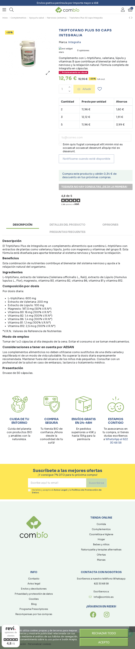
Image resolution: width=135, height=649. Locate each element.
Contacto (33, 578)
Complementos (101, 529)
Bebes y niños (101, 544)
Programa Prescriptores (33, 609)
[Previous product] (130, 17)
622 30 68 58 (101, 583)
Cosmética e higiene (101, 534)
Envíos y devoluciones (34, 588)
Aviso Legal (60, 490)
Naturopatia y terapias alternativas (101, 549)
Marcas (101, 559)
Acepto (103, 642)
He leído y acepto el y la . (67, 491)
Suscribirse (96, 483)
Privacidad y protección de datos (34, 593)
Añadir (86, 89)
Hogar (101, 539)
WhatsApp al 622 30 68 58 (117, 440)
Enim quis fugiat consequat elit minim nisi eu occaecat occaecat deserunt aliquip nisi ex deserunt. (93, 148)
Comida (101, 524)
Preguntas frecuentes (67, 232)
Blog (34, 604)
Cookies (34, 598)
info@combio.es (104, 596)
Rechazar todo (104, 633)
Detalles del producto (67, 224)
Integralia (74, 42)
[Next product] (132, 17)
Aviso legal (33, 583)
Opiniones (110, 224)
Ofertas (101, 554)
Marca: (63, 42)
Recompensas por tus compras (33, 614)
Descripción (22, 224)
